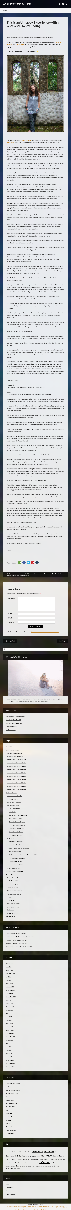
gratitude (16, 575)
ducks (12, 1156)
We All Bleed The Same (15, 835)
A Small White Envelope (15, 841)
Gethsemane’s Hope (12, 799)
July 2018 (8, 977)
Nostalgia (8, 1120)
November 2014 (10, 1063)
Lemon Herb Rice (53, 1159)
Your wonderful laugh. (13, 903)
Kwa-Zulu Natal (10, 1107)
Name (10, 614)
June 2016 (9, 1017)
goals (34, 1156)
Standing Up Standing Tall (13, 720)
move (23, 1162)
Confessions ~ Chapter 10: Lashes (17, 759)
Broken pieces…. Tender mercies (15, 716)
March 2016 (9, 1023)
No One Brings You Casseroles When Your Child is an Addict (26, 855)
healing (8, 1159)
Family (7, 1087)
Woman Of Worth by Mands (17, 3)
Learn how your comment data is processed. (45, 632)
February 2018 (10, 987)
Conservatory (58, 1151)
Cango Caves (28, 1151)
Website (11, 622)
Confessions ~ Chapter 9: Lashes (16, 789)
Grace (38, 1156)
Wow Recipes (10, 1133)
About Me (9, 746)
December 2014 (10, 1060)
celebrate (57, 573)
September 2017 (11, 997)
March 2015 (9, 1057)
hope (28, 1159)
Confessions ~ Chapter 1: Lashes (16, 763)
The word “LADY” (14, 884)
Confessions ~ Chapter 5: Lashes (16, 776)
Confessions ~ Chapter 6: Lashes (16, 779)
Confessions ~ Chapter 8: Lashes (16, 786)
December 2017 (10, 990)
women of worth (50, 1166)
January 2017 (9, 1003)
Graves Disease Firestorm (18, 933)
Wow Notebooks (11, 1130)
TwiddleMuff (34, 1166)
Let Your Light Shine (13, 805)
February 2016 (10, 1027)
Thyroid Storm (26, 1166)
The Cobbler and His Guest (17, 858)
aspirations (8, 1151)
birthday (22, 1151)
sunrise (13, 1166)
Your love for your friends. (14, 890)
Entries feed (9, 1187)
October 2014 (10, 1067)
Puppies (8, 1123)
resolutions (53, 1162)
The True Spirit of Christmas (17, 865)
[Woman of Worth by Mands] (35, 678)
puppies (33, 1163)
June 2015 (9, 1047)
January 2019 (9, 970)
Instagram (62, 4)
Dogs (8, 1156)
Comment (12, 598)
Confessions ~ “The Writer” (15, 756)
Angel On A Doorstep (15, 845)
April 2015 (9, 1053)
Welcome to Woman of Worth (14, 871)
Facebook (59, 4)
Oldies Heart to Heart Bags (16, 828)
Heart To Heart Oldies (15, 818)
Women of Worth (11, 1127)
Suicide (8, 1166)
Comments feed (10, 1190)
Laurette (11, 900)
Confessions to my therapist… (14, 753)
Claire (10, 897)
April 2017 (9, 1000)
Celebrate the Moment (12, 750)
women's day (41, 1166)
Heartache (13, 1159)
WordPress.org (10, 1194)
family (62, 573)
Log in (7, 1184)
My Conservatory (11, 730)
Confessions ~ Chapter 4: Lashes (16, 773)
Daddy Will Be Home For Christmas (19, 848)
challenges (49, 1151)
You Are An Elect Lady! (14, 878)
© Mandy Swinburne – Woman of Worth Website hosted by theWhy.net (24, 1206)
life (63, 1159)
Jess (41, 1159)
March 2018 (9, 983)
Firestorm (20, 44)
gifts (31, 1156)
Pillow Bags (27, 1162)
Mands (26, 29)
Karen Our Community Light (17, 822)
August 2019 (9, 963)
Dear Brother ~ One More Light (18, 815)
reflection (44, 1162)
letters (60, 1159)
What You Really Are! (13, 868)
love (11, 1163)
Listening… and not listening (14, 723)
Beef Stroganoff (15, 1151)
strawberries (61, 1162)
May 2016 (8, 1020)
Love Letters (9, 1113)
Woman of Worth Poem (12, 907)
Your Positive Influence (14, 894)
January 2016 (9, 1030)
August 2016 (9, 1010)
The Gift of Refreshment (16, 832)
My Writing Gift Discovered (17, 825)
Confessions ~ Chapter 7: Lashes (16, 783)
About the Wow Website (14, 796)
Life (7, 1110)
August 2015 (9, 1040)
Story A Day (10, 838)
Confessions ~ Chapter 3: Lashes (16, 769)
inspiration (35, 1159)
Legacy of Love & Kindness (13, 802)
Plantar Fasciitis (13, 880)
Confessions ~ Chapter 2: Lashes (16, 766)
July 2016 (8, 1013)
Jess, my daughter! (44, 573)
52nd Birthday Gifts (11, 726)
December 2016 (10, 1007)
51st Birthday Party (14, 808)
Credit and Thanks (11, 793)
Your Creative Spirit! (13, 887)
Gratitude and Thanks (31, 573)
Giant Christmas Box (15, 851)
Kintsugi (46, 1159)
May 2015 (8, 1050)
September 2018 (11, 973)
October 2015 (10, 1033)
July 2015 (8, 1043)
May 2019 (8, 967)
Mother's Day (10, 1117)
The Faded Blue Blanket (16, 861)
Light (7, 1162)
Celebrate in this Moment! (17, 573)
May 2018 (8, 980)
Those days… (44, 1208)
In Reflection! (10, 1100)
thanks (18, 1166)
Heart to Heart (10, 1097)
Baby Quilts (12, 812)
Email (66, 4)
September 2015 (11, 1037)
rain (37, 1162)
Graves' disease (24, 575)
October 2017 (10, 993)
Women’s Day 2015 (12, 913)
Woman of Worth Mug (12, 875)
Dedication (10, 910)
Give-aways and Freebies (13, 1090)
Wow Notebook (10, 916)
